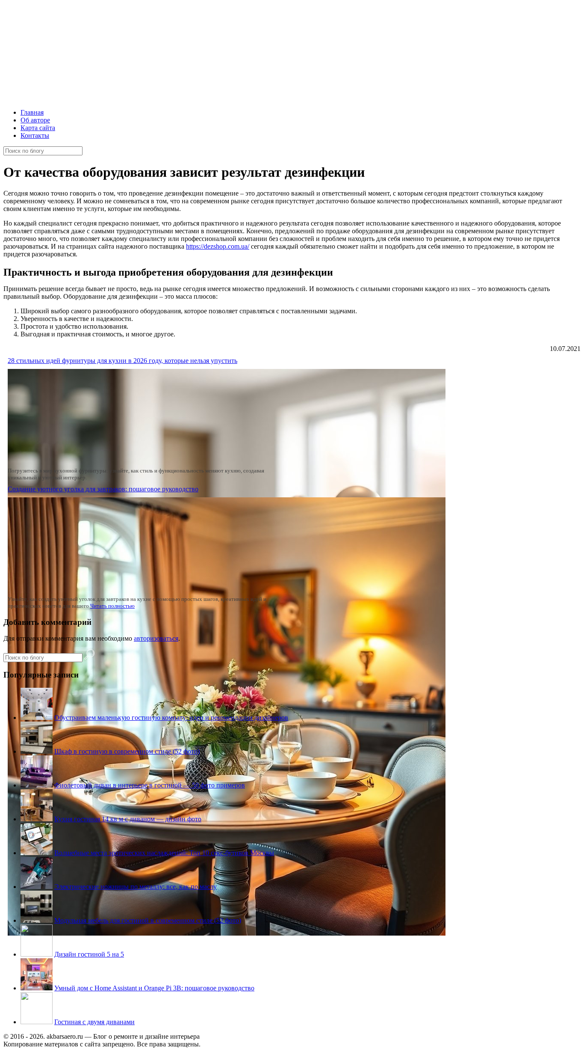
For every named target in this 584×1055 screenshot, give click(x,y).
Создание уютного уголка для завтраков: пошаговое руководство (103, 489)
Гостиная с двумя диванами (94, 1021)
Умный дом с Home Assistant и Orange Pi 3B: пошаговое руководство (154, 988)
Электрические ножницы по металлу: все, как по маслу (135, 886)
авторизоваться (156, 638)
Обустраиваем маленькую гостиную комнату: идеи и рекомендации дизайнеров (171, 717)
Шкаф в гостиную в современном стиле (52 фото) (127, 751)
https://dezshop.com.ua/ (217, 246)
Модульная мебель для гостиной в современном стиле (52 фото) (147, 920)
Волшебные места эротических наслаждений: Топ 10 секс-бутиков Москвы (164, 852)
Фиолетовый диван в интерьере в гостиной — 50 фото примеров (149, 785)
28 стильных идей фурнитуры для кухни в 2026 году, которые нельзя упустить (122, 360)
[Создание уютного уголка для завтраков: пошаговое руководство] (226, 933)
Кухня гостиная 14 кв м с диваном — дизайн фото (127, 819)
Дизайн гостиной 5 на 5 (89, 954)
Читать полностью (112, 606)
